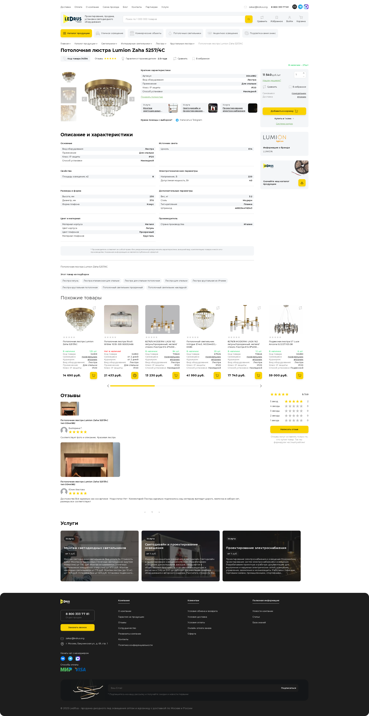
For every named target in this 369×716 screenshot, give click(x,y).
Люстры (160, 43)
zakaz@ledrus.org (258, 7)
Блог (125, 7)
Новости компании (263, 611)
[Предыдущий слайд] (84, 99)
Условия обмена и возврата (203, 611)
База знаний (259, 622)
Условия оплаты (196, 622)
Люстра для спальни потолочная (142, 280)
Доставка (66, 7)
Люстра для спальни (176, 280)
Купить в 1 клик (283, 118)
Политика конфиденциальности (135, 645)
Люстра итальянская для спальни (101, 280)
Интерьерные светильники (135, 43)
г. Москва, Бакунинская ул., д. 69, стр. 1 (87, 643)
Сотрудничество (127, 628)
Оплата (78, 7)
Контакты (137, 7)
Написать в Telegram (191, 120)
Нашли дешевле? (272, 80)
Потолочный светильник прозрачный (123, 287)
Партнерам (152, 7)
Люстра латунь (70, 280)
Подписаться (288, 688)
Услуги (165, 7)
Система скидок (284, 123)
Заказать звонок (77, 627)
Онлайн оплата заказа (199, 628)
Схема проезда (111, 7)
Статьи (256, 617)
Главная (65, 43)
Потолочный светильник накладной (167, 287)
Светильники (108, 43)
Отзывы (122, 622)
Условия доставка (197, 617)
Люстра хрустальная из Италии (209, 280)
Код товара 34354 (78, 58)
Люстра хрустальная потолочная (80, 287)
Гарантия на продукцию (131, 617)
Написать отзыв (289, 429)
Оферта (192, 633)
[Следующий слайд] (131, 99)
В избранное (203, 58)
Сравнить (182, 58)
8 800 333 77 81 (280, 7)
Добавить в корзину (282, 111)
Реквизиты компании (129, 633)
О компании (92, 7)
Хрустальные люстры (181, 43)
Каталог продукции (78, 33)
